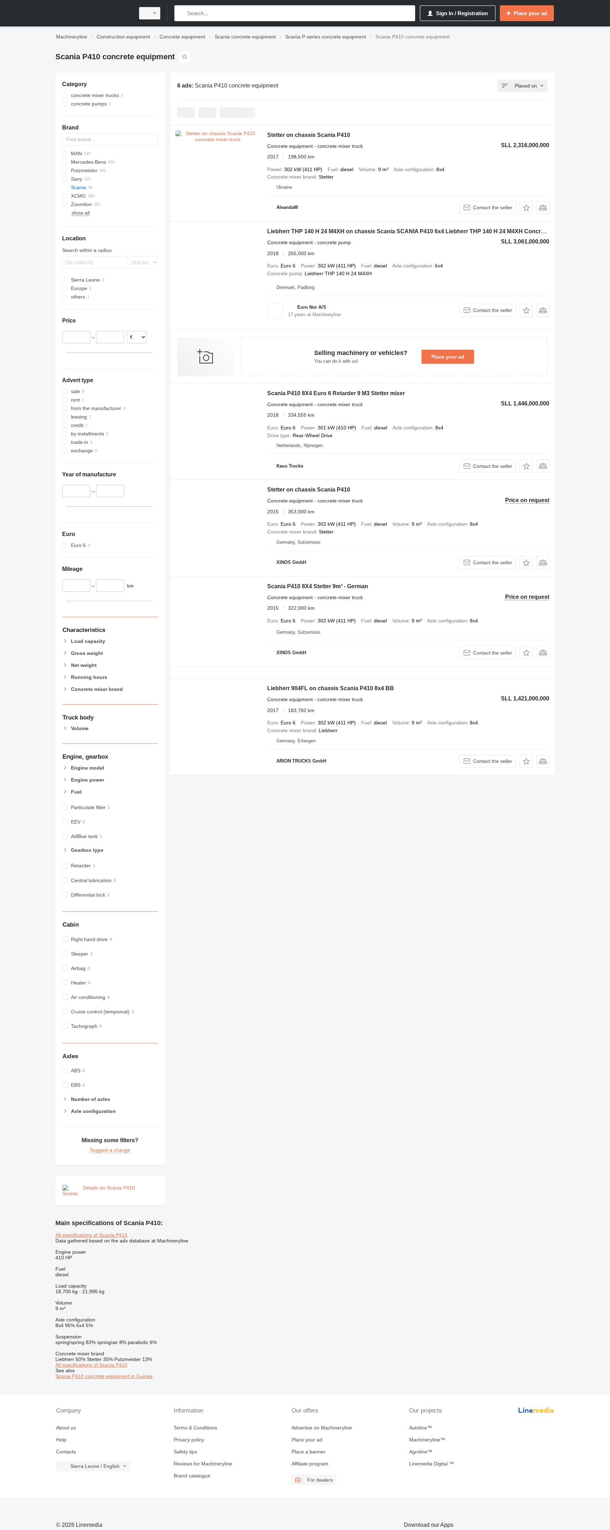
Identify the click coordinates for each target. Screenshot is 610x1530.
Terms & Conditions (195, 1427)
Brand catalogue (192, 1475)
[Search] (181, 13)
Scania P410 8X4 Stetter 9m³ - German (317, 586)
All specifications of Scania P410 (91, 1235)
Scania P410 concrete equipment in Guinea (103, 1376)
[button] (526, 207)
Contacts (66, 1451)
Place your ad (447, 357)
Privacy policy (189, 1439)
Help (61, 1439)
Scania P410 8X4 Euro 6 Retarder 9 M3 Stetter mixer (336, 393)
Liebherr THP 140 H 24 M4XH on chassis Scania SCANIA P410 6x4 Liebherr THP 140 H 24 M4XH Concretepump (415, 231)
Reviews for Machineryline (203, 1463)
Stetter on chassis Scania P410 (308, 135)
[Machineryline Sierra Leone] (93, 13)
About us (66, 1427)
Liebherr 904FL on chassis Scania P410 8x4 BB (330, 688)
